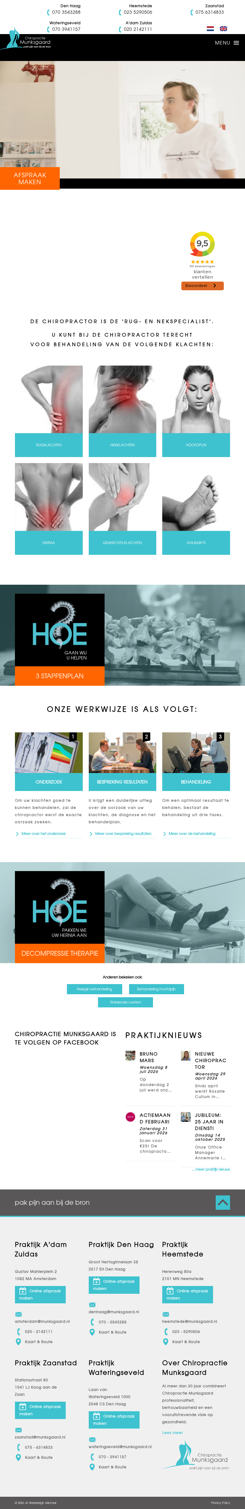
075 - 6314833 (39, 1447)
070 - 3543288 (113, 1322)
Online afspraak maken (40, 1294)
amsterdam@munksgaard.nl (40, 1321)
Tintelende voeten (125, 1002)
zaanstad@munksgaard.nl (40, 1437)
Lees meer (172, 1433)
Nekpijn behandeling (94, 989)
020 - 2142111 (39, 1332)
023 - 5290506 (186, 1332)
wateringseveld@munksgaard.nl (114, 1447)
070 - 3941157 (113, 1457)
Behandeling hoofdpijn (156, 989)
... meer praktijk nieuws (211, 1169)
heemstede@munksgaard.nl (187, 1321)
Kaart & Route (39, 1342)
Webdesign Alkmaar (42, 1503)
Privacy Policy (220, 1503)
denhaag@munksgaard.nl (114, 1312)
